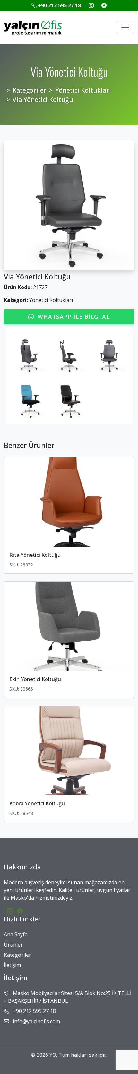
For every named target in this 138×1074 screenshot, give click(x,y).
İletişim (12, 965)
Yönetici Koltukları (83, 90)
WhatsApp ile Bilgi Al (74, 316)
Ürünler (13, 944)
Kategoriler (30, 90)
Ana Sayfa (16, 934)
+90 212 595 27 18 (59, 5)
